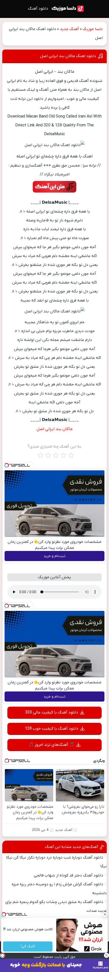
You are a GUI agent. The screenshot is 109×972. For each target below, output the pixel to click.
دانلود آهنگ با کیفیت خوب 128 (51, 728)
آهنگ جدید (69, 29)
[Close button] (105, 914)
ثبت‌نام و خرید (54, 556)
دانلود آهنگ (38, 8)
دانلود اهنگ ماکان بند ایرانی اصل (68, 56)
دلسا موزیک (93, 29)
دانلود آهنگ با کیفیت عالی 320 (51, 712)
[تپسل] (6, 465)
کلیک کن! (28, 946)
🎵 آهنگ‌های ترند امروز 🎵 (51, 744)
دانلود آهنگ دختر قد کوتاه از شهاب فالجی (68, 875)
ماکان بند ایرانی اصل (54, 429)
